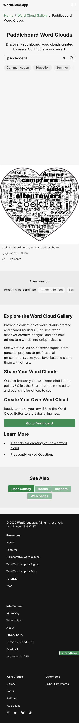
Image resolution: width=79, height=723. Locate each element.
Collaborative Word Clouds (23, 556)
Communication (17, 67)
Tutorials (11, 578)
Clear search (39, 281)
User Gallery (21, 489)
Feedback (12, 649)
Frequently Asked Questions (32, 454)
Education (42, 67)
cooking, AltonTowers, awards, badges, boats (30, 247)
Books (43, 489)
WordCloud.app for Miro (21, 571)
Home (8, 15)
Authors (61, 489)
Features (12, 549)
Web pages (39, 496)
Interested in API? (17, 656)
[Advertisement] (39, 119)
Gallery (10, 683)
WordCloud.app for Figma (22, 564)
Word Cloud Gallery (33, 15)
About (10, 627)
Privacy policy (14, 634)
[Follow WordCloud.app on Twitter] (16, 713)
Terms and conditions (20, 642)
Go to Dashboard (39, 423)
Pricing (15, 613)
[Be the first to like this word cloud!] (3, 259)
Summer (62, 67)
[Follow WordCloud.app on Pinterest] (31, 713)
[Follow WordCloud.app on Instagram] (8, 713)
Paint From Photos (57, 683)
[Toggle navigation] (73, 5)
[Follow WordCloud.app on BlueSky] (23, 713)
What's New (14, 620)
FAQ (9, 585)
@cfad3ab (11, 253)
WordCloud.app (15, 5)
